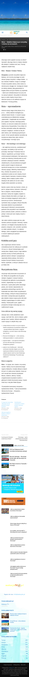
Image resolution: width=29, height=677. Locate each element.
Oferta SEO (23, 664)
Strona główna (4, 36)
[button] (2, 33)
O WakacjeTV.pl (16, 664)
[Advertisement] (14, 15)
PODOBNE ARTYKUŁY (7, 445)
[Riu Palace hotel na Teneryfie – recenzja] (5, 465)
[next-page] (5, 471)
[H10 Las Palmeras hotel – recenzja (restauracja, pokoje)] (5, 451)
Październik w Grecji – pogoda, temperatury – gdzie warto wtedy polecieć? (18, 630)
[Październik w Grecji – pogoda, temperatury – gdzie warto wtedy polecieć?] (5, 630)
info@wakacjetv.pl (19, 594)
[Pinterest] (9, 55)
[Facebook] (2, 55)
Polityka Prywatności (8, 664)
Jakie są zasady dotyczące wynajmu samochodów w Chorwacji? (16, 539)
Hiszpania (10, 36)
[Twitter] (6, 55)
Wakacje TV (11, 667)
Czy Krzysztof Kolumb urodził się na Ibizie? (7, 438)
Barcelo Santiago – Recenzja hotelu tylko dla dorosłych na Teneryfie (18, 458)
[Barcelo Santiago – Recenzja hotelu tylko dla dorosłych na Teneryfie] (5, 458)
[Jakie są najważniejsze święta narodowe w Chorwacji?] (5, 511)
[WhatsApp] (13, 55)
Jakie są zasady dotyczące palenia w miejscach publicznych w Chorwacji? (18, 575)
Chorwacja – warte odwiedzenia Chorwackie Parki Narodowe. (21, 439)
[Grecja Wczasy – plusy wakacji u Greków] (5, 622)
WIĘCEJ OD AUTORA (19, 445)
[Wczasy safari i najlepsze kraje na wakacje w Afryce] (5, 615)
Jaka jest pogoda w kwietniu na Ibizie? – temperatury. (6, 414)
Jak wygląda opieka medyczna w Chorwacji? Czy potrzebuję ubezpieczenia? (18, 568)
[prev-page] (2, 471)
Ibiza (7, 39)
